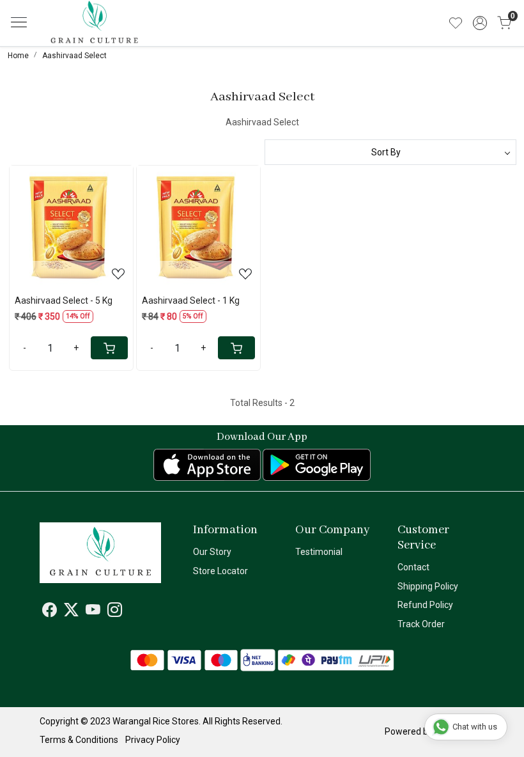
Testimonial (319, 552)
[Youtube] (93, 612)
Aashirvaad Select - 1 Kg (191, 300)
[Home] (114, 33)
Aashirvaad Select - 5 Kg (63, 300)
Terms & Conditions (79, 740)
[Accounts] (480, 23)
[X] (71, 612)
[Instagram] (115, 612)
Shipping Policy (427, 586)
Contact (413, 567)
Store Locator (220, 571)
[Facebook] (49, 612)
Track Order (421, 624)
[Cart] (109, 347)
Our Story (212, 552)
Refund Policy (425, 605)
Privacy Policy (152, 740)
